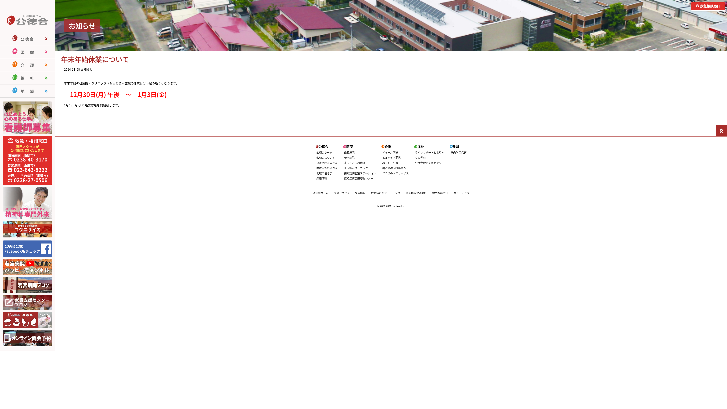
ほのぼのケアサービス (395, 173)
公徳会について (325, 157)
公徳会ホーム (324, 152)
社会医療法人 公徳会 (27, 20)
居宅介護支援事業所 (394, 168)
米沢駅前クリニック (356, 168)
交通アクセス (341, 193)
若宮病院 (349, 157)
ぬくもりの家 (390, 163)
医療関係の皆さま (327, 168)
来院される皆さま (327, 163)
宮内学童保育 (458, 152)
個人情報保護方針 (416, 193)
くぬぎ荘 (420, 157)
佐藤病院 (349, 152)
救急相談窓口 (710, 5)
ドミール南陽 (390, 152)
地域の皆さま (324, 173)
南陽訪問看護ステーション (360, 173)
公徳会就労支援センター (429, 163)
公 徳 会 (27, 39)
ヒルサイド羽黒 (391, 157)
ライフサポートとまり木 (429, 152)
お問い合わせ (379, 193)
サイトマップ (462, 193)
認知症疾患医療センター (358, 178)
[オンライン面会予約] (27, 345)
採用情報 (321, 178)
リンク (396, 193)
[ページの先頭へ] (721, 131)
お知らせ (87, 69)
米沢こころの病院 (354, 163)
